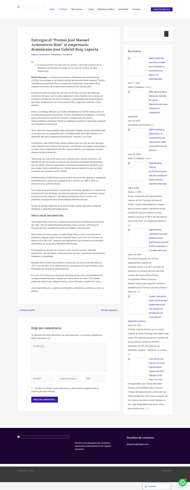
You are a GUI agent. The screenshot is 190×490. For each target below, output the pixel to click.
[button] (162, 9)
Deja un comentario (40, 54)
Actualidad (123, 9)
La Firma (63, 9)
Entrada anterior (26, 310)
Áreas (91, 9)
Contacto (136, 9)
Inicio (52, 9)
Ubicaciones (76, 9)
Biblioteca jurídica (106, 9)
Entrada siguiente (110, 310)
